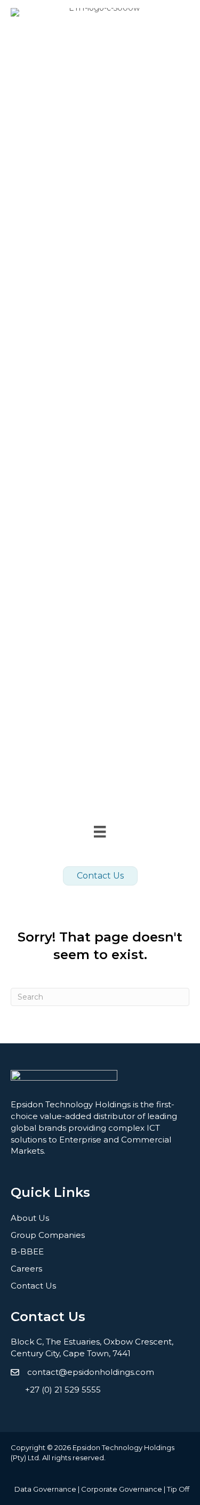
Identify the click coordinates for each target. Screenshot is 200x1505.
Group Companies (48, 1235)
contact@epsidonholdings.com (90, 1372)
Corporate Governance (121, 1489)
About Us (30, 1218)
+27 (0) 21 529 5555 (63, 1390)
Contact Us (33, 1286)
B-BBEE (27, 1251)
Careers (26, 1268)
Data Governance (45, 1489)
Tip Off (178, 1489)
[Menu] (99, 831)
